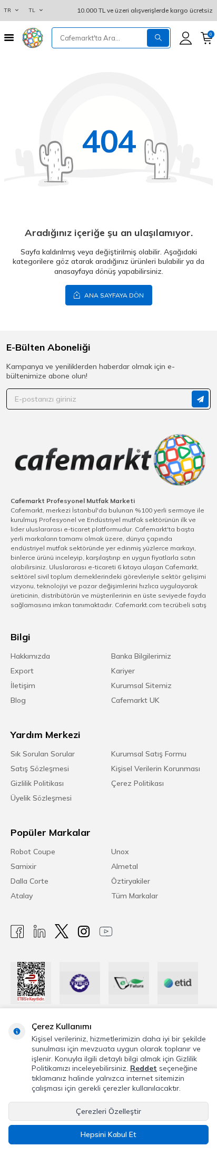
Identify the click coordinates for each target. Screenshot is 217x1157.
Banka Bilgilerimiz (141, 656)
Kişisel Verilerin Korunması (155, 768)
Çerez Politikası (137, 783)
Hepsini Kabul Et (108, 1134)
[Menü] (9, 37)
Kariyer (123, 670)
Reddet (143, 1068)
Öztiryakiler (130, 881)
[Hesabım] (185, 38)
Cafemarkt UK (135, 700)
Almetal (124, 866)
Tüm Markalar (134, 895)
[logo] (32, 37)
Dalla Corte (29, 881)
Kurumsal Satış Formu (148, 754)
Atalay (22, 895)
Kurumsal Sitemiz (141, 685)
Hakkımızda (30, 656)
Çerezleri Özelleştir (108, 1111)
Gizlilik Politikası (37, 783)
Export (22, 670)
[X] (61, 931)
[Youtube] (106, 931)
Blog (18, 700)
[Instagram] (84, 931)
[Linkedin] (39, 931)
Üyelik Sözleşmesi (41, 798)
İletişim (23, 685)
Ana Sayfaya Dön (113, 295)
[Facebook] (17, 931)
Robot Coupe (33, 851)
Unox (120, 851)
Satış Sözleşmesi (40, 768)
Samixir (23, 866)
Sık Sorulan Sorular (43, 754)
